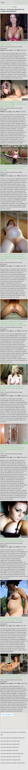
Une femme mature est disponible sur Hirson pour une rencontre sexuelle (13, 168)
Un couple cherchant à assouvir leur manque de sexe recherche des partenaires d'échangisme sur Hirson (13, 257)
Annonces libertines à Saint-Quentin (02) (12, 753)
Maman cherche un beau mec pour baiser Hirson (13, 43)
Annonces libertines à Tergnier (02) (10, 760)
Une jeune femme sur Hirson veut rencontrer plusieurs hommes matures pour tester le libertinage (13, 323)
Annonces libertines (5, 7)
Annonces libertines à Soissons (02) (11, 756)
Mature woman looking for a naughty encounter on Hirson (11, 619)
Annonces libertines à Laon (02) (9, 750)
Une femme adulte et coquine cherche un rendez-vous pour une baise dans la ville (13, 104)
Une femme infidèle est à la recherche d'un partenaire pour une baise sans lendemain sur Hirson (12, 449)
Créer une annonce (21, 2)
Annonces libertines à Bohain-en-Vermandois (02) (13, 733)
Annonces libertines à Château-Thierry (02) (13, 738)
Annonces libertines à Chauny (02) (10, 741)
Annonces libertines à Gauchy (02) (10, 744)
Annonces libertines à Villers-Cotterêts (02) (13, 763)
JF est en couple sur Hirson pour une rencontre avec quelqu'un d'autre (12, 388)
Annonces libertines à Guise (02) (10, 747)
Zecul (2, 2)
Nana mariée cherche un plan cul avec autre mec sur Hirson (13, 677)
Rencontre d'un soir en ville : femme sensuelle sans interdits (12, 540)
